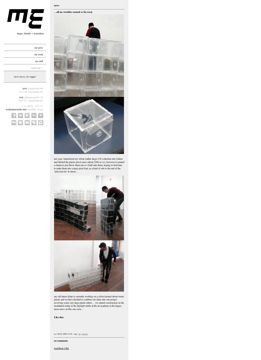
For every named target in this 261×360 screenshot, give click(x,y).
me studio (25, 19)
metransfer (13, 122)
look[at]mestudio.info (16, 109)
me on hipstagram (40, 122)
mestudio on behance (33, 115)
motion (85, 333)
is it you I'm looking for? (20, 122)
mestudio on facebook (13, 115)
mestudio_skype (35, 109)
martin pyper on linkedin (20, 115)
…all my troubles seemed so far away (73, 12)
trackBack (61, 348)
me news (38, 47)
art (80, 333)
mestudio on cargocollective (40, 115)
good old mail (27, 122)
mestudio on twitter (27, 115)
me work (38, 54)
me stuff (39, 61)
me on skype (33, 122)
